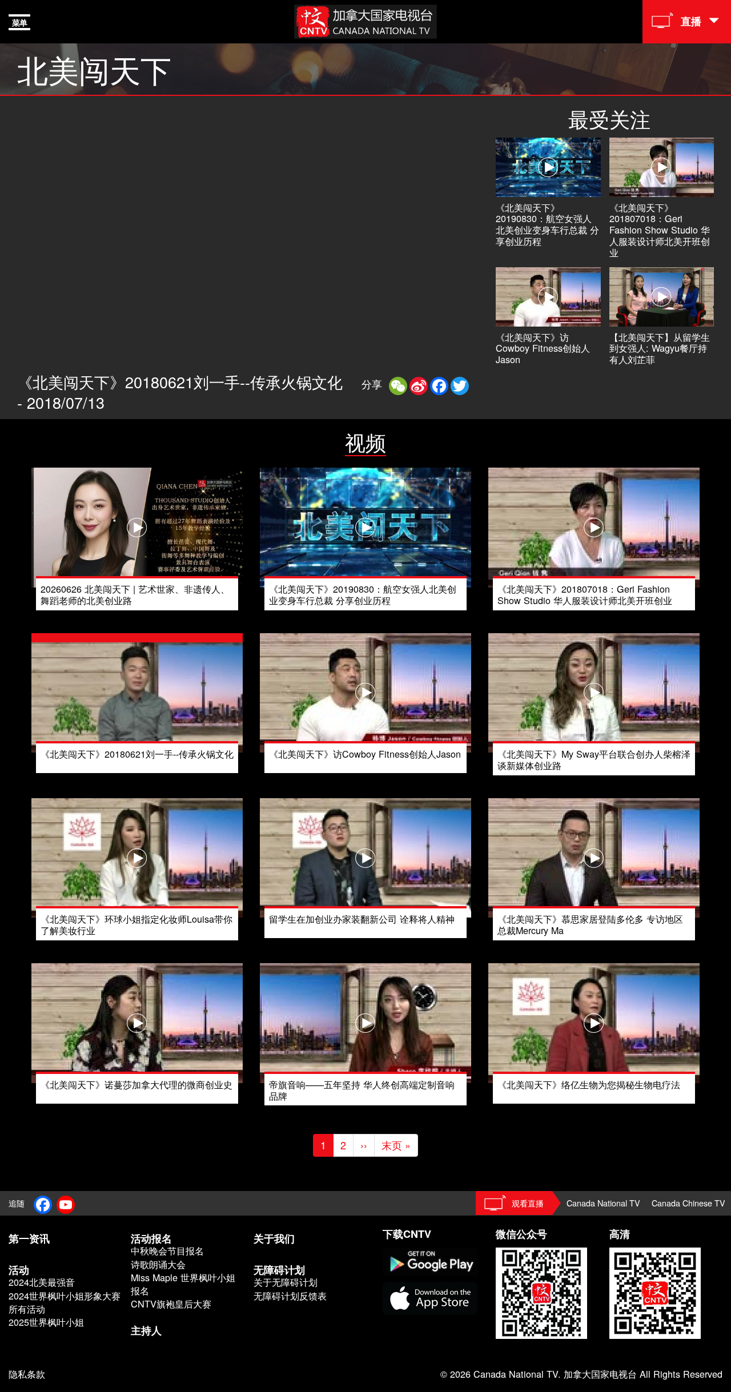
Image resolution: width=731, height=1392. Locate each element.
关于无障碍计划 (286, 1282)
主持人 (146, 1330)
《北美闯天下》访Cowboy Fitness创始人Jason (543, 348)
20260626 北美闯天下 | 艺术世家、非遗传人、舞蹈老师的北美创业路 (135, 594)
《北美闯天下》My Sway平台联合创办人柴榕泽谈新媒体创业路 (593, 759)
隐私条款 (27, 1374)
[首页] (365, 20)
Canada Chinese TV (688, 1203)
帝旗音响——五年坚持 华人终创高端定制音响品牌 (362, 1090)
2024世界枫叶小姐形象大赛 (65, 1295)
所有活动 (27, 1308)
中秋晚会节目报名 (167, 1250)
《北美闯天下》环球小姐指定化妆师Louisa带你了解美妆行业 (136, 924)
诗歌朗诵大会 (158, 1264)
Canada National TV (603, 1203)
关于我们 (274, 1238)
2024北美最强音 (42, 1282)
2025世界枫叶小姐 (46, 1322)
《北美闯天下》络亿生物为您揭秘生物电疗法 (588, 1084)
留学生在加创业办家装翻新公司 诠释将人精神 (362, 919)
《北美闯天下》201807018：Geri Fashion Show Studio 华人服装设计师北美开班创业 (659, 229)
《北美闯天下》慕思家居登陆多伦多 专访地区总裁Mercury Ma (590, 924)
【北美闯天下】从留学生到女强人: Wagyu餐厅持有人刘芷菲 (659, 348)
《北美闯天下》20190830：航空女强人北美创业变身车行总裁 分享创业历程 (547, 224)
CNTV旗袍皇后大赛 (171, 1303)
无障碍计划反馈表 (290, 1295)
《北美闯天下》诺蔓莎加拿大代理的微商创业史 (136, 1084)
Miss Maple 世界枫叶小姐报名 (183, 1284)
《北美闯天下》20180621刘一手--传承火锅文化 (137, 754)
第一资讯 (29, 1238)
